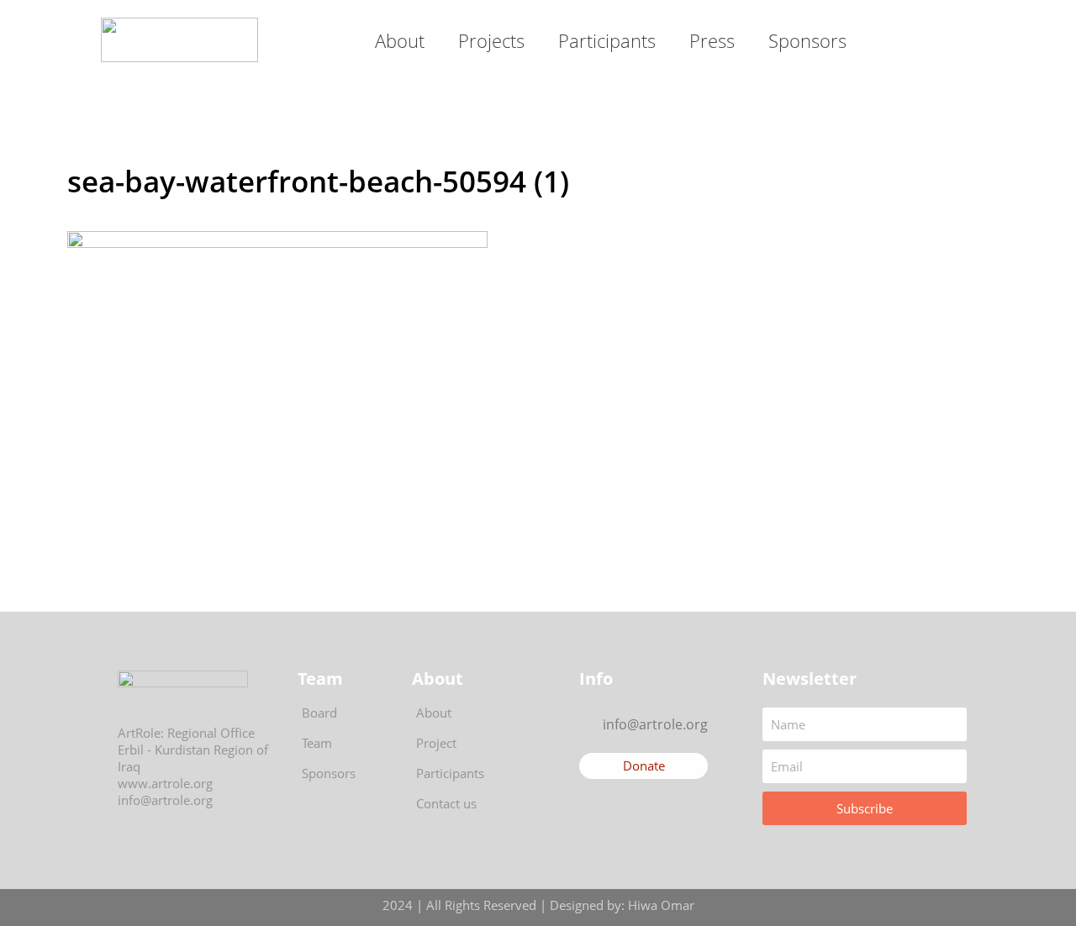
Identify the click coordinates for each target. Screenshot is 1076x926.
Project (436, 742)
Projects (491, 40)
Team (317, 742)
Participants (607, 40)
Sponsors (807, 40)
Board (319, 712)
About (400, 40)
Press (712, 40)
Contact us (446, 803)
